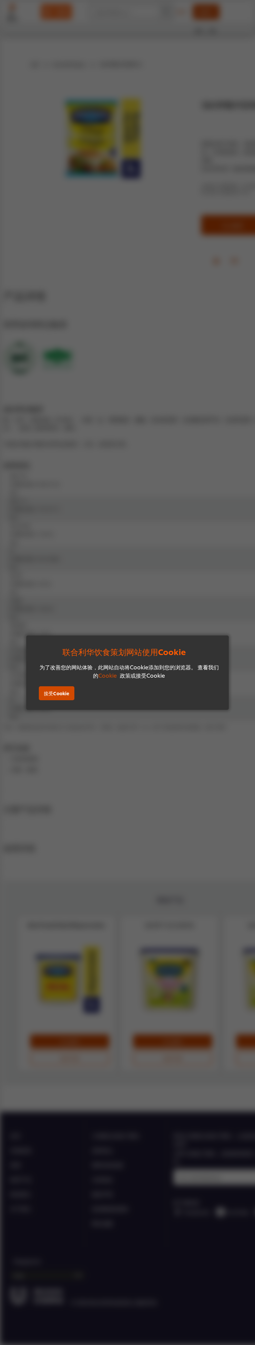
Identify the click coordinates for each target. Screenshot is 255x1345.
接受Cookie (56, 693)
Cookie (107, 675)
